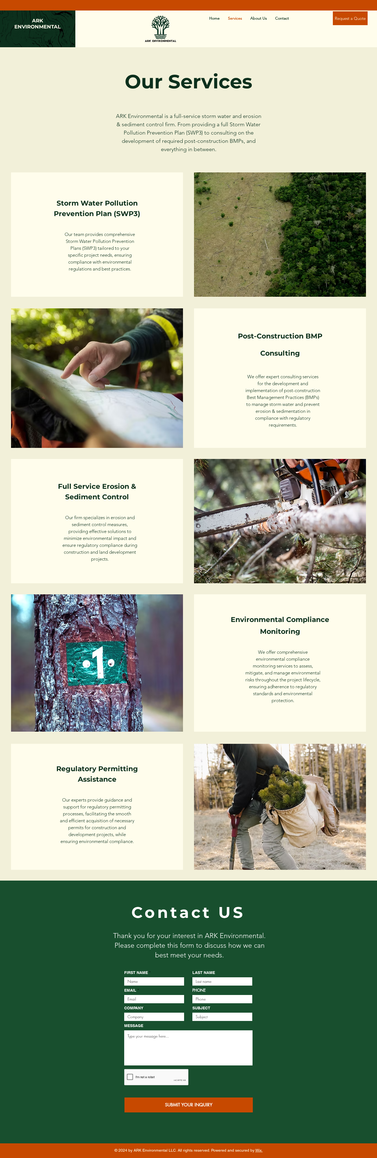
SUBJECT (201, 1008)
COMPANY (133, 1008)
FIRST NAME (136, 973)
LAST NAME (203, 973)
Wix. (259, 1150)
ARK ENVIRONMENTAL (37, 24)
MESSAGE (133, 1026)
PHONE (199, 990)
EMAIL (130, 990)
